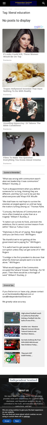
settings (27, 416)
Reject (17, 421)
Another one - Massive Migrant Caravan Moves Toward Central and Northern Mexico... (30, 329)
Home (4, 9)
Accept (7, 421)
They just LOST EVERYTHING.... (27, 354)
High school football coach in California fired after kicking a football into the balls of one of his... (31, 316)
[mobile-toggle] (4, 3)
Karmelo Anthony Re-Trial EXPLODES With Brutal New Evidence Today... (31, 342)
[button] (43, 3)
